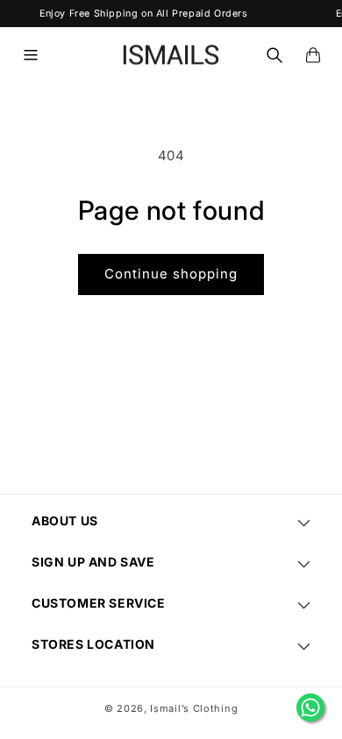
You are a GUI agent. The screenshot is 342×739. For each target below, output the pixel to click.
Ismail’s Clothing (194, 708)
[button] (30, 55)
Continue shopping (171, 273)
